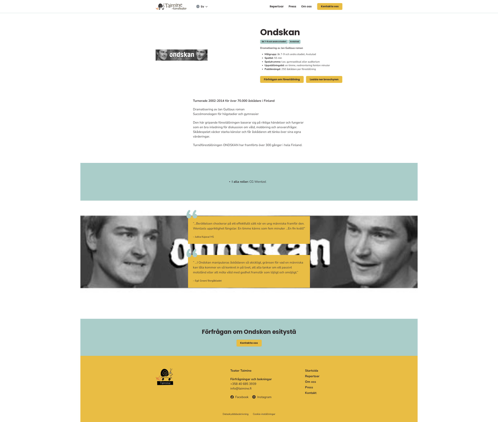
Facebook (241, 397)
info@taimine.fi (240, 388)
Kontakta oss (330, 6)
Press (292, 6)
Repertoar (277, 6)
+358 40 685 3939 (243, 384)
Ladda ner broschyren (324, 79)
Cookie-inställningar (264, 414)
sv (202, 7)
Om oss (306, 6)
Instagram (264, 397)
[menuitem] (276, 6)
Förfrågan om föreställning (282, 79)
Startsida (311, 371)
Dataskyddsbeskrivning (235, 414)
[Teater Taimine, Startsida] (173, 6)
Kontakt (310, 393)
